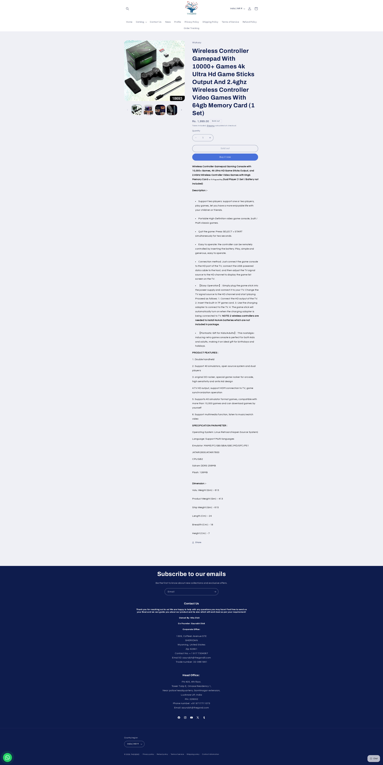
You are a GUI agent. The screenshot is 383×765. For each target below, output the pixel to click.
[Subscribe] (215, 591)
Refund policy (162, 754)
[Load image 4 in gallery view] (172, 110)
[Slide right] (181, 110)
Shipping (211, 126)
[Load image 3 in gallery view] (160, 110)
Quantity (196, 131)
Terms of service (177, 754)
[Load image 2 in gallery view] (148, 110)
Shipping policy (193, 754)
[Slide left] (127, 110)
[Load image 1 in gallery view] (137, 110)
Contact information (210, 754)
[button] (127, 8)
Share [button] (198, 542)
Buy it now (225, 157)
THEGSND (135, 754)
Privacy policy (148, 754)
